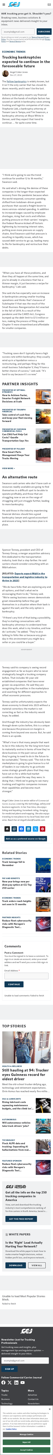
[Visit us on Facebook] (3, 1382)
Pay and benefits (11, 878)
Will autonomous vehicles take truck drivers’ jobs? (16, 1124)
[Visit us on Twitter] (10, 1382)
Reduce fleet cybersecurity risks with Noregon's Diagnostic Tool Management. (17, 924)
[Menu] (3, 4)
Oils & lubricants (11, 1099)
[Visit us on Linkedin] (16, 1382)
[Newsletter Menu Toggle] (49, 4)
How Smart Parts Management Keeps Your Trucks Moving (15, 455)
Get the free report (21, 1219)
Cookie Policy (11, 1429)
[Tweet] (35, 829)
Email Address (12, 971)
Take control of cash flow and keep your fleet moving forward (17, 418)
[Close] (50, 1409)
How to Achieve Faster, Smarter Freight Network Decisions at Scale (16, 398)
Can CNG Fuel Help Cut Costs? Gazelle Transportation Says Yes (15, 437)
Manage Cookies (26, 1434)
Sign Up (9, 1369)
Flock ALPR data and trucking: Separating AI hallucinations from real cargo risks (15, 1147)
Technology (8, 1140)
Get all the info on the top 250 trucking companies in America (26, 1196)
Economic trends (14, 51)
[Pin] (42, 829)
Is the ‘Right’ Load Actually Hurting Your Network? (23, 1244)
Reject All (26, 1442)
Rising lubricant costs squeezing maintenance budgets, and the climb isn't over (17, 1105)
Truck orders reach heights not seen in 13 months (16, 903)
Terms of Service (15, 41)
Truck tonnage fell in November (13, 864)
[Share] (21, 829)
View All (37, 1265)
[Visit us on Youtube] (23, 1382)
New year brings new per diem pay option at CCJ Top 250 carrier (17, 885)
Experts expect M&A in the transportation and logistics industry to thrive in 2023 (24, 577)
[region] (26, 1430)
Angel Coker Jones (19, 72)
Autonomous (9, 1119)
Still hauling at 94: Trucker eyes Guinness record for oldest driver (25, 1074)
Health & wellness (12, 1066)
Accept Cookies (26, 1450)
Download (15, 1265)
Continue (14, 984)
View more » (8, 468)
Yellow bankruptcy (17, 81)
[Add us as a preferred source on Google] (14, 829)
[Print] (7, 829)
